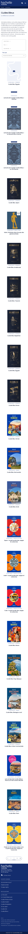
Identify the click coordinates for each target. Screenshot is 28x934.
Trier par (4, 52)
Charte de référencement (8, 920)
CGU (2, 918)
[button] (7, 41)
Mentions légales (5, 923)
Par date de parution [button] (7, 55)
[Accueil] (6, 3)
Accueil (2, 7)
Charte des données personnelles (10, 921)
